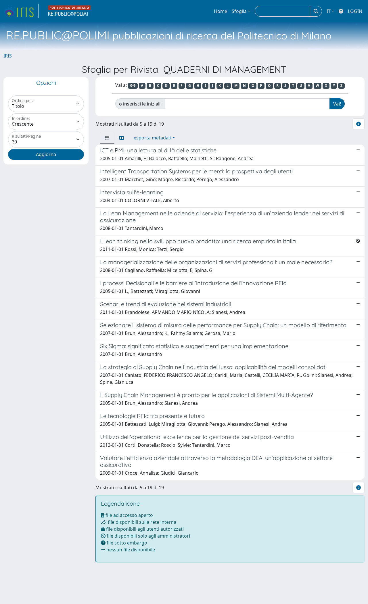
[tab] (107, 138)
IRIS (7, 56)
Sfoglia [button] (239, 11)
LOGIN (355, 11)
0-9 (132, 85)
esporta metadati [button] (152, 138)
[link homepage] (21, 11)
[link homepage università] (69, 11)
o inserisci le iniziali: (140, 104)
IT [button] (329, 11)
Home (220, 11)
